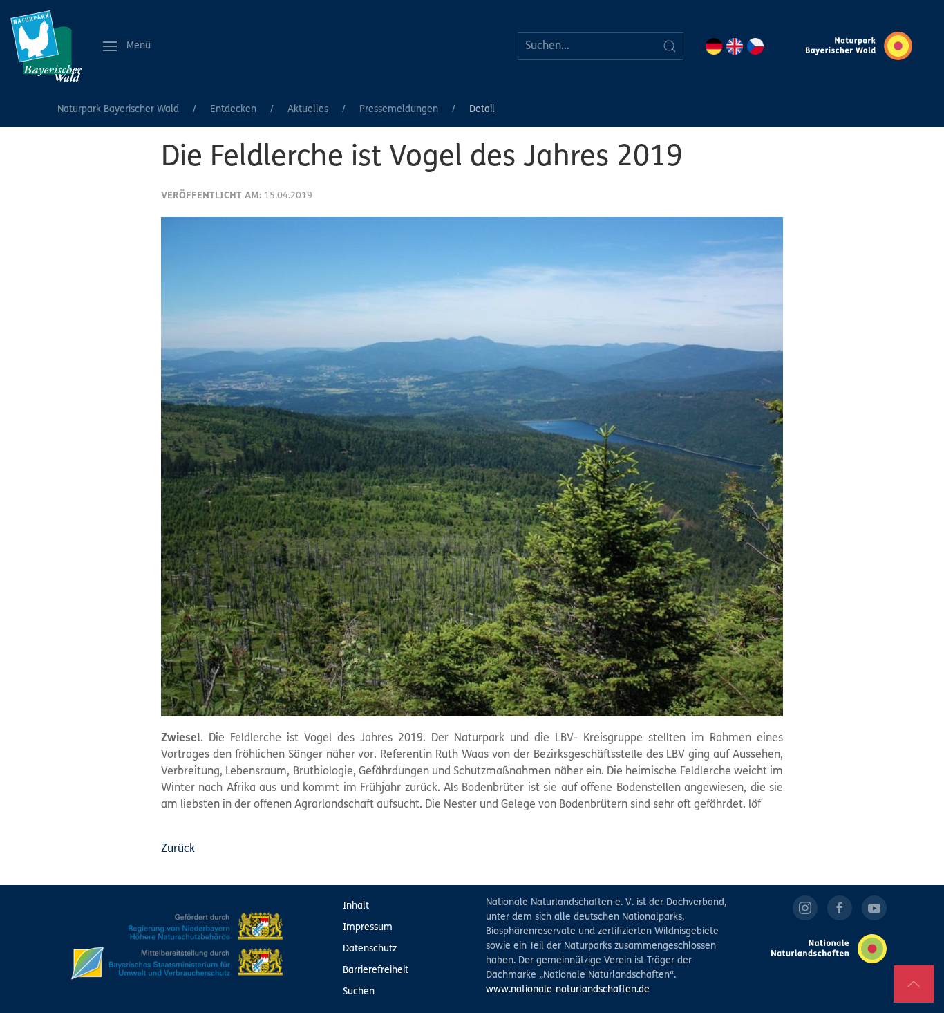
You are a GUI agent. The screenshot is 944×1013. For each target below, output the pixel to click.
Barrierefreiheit (375, 970)
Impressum (368, 927)
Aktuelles (307, 109)
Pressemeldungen (398, 109)
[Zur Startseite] (46, 46)
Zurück (178, 849)
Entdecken (233, 109)
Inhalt (356, 906)
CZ (755, 46)
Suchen (359, 992)
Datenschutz (370, 949)
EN (734, 46)
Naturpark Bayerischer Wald (118, 109)
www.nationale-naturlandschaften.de (568, 990)
